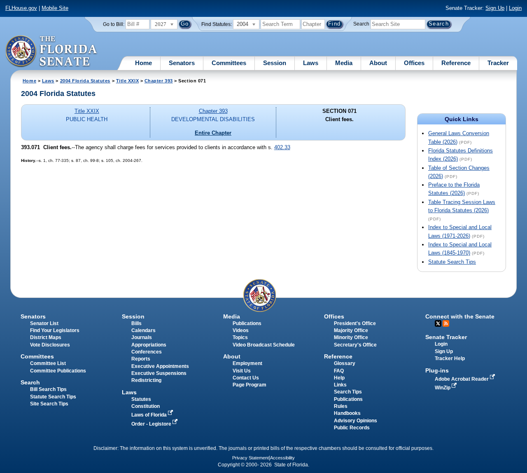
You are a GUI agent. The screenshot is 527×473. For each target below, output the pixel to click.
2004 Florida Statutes (85, 80)
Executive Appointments (160, 366)
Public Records (352, 427)
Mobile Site (55, 8)
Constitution (145, 406)
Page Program (249, 384)
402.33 (282, 147)
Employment (247, 363)
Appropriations (148, 344)
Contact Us (246, 377)
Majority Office (351, 330)
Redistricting (146, 380)
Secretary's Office (355, 344)
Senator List (44, 323)
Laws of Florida (149, 414)
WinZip (443, 387)
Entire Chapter (213, 133)
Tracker (498, 62)
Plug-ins (437, 370)
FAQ (339, 370)
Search (361, 23)
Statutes (141, 399)
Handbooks (347, 413)
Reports (140, 358)
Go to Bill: (113, 24)
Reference (456, 62)
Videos (241, 330)
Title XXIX (127, 80)
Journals (141, 337)
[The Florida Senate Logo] (51, 51)
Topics (240, 337)
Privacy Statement (250, 457)
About (378, 62)
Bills (136, 323)
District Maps (45, 337)
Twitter (438, 323)
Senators (182, 62)
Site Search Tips (49, 403)
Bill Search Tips (48, 389)
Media (343, 62)
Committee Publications (58, 370)
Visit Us (242, 370)
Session (274, 62)
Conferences (146, 351)
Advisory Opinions (355, 420)
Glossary (344, 363)
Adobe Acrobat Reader (462, 379)
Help (339, 377)
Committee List (48, 363)
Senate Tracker (446, 337)
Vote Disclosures (50, 344)
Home (143, 62)
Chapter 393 (159, 80)
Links (340, 384)
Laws (310, 62)
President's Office (355, 323)
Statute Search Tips (452, 262)
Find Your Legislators (54, 330)
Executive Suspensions (159, 373)
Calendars (143, 330)
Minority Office (351, 337)
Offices (414, 62)
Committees (229, 62)
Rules (340, 406)
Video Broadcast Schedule (264, 344)
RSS (446, 323)
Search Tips (348, 391)
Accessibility (282, 457)
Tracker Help (450, 358)
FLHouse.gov (21, 8)
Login (515, 8)
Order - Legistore (152, 423)
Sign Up (494, 8)
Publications (247, 323)
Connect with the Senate (459, 316)
